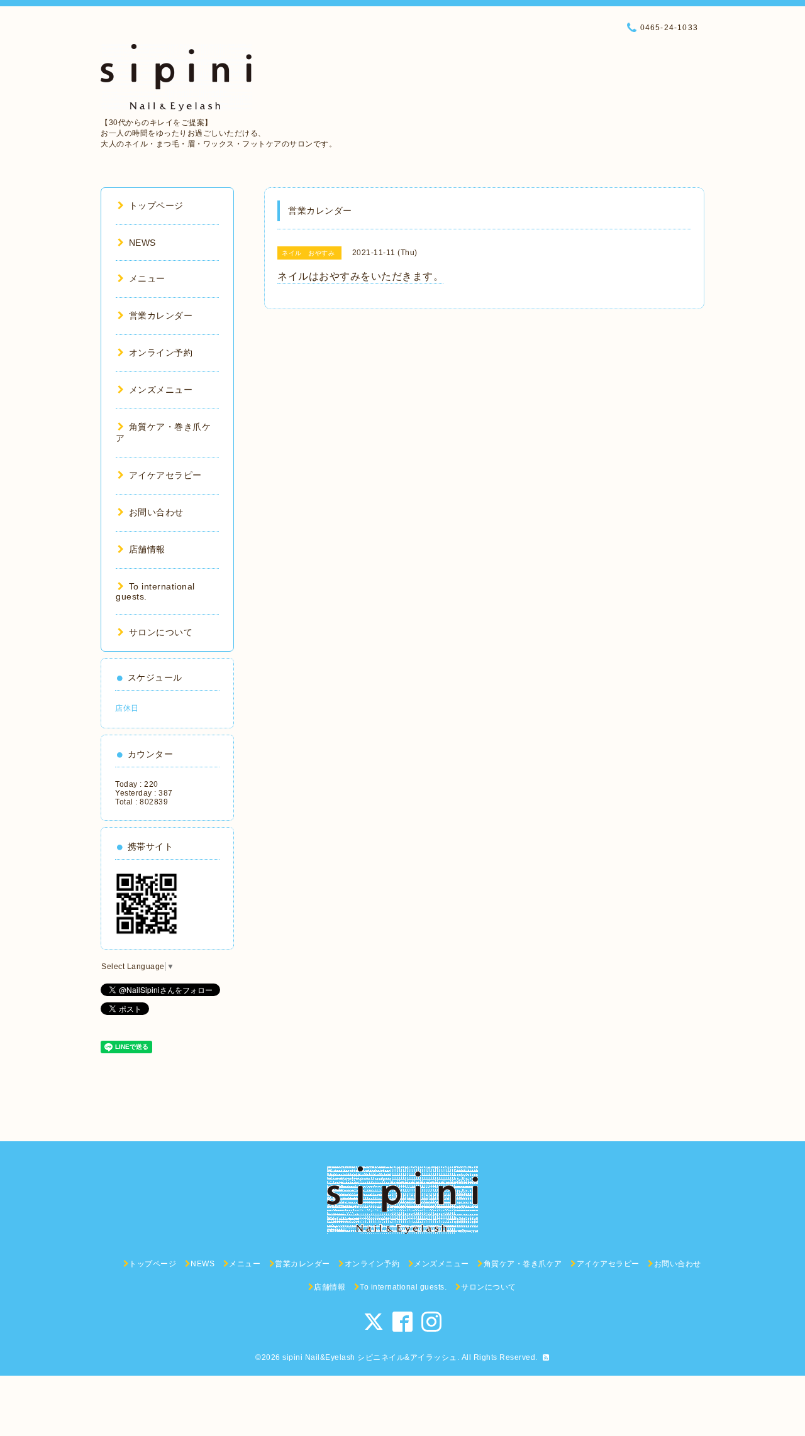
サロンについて (160, 632)
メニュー (147, 278)
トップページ (156, 205)
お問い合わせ (156, 512)
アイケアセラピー (165, 475)
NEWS (142, 243)
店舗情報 (147, 549)
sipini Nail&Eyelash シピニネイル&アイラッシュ (369, 1357)
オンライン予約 (160, 353)
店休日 (127, 708)
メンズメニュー (160, 390)
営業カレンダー (160, 315)
